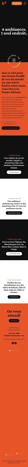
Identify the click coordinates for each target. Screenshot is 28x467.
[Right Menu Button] (25, 3)
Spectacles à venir (14, 213)
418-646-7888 (14, 333)
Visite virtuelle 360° (11, 128)
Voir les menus (14, 172)
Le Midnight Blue (14, 253)
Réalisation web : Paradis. (14, 462)
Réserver (14, 320)
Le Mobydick (14, 296)
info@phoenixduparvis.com (14, 335)
